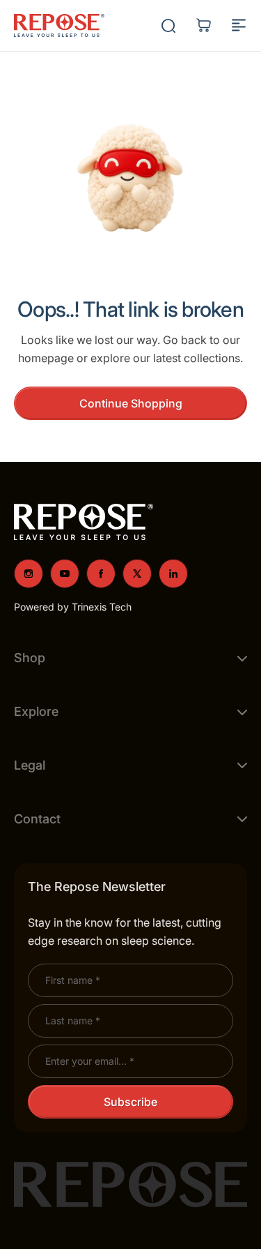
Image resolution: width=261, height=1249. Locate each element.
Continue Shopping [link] (130, 403)
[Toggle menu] (238, 25)
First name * (72, 980)
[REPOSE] (59, 26)
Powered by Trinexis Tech (73, 607)
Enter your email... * (89, 1061)
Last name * (72, 1020)
